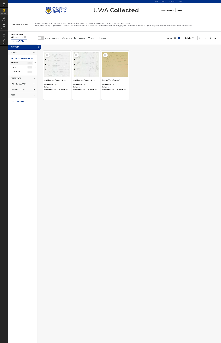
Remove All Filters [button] (19, 41)
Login (4, 36)
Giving (164, 1)
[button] (79, 38)
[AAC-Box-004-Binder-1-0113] (86, 64)
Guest (171, 10)
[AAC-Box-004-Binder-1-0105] (57, 64)
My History (4, 28)
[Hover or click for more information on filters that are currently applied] (25, 37)
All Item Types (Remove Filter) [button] (22, 58)
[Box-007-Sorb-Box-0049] (115, 64)
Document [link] (14, 62)
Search (4, 21)
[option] (22, 67)
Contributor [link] (16, 72)
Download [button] (67, 38)
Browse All (4, 13)
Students (172, 1)
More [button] (4, 43)
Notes (51, 87)
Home (4, 5)
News (156, 1)
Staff (180, 1)
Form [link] (14, 67)
